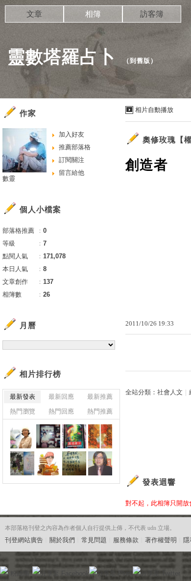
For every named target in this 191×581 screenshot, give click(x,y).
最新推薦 (100, 396)
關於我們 (62, 540)
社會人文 (170, 392)
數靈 (8, 178)
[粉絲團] (4, 570)
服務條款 (126, 540)
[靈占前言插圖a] (48, 463)
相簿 (93, 14)
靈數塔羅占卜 (61, 57)
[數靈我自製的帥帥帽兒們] (74, 463)
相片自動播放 (154, 109)
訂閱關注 (71, 160)
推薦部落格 (75, 147)
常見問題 (94, 540)
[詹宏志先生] (100, 463)
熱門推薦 (100, 411)
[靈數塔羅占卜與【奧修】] (22, 436)
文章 (34, 14)
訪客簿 (152, 14)
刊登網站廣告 (24, 540)
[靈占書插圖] (74, 436)
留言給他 (71, 172)
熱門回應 (61, 411)
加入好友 (71, 134)
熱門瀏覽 (22, 411)
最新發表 (22, 396)
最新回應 (61, 396)
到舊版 (140, 60)
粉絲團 (19, 573)
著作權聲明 (161, 540)
